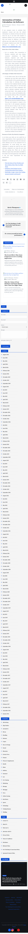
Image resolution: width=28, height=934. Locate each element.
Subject (2, 325)
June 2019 (5, 617)
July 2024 (5, 425)
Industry (5, 770)
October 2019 (6, 604)
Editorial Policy (6, 846)
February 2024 (6, 441)
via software (20, 192)
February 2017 (6, 704)
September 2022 (6, 492)
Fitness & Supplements (8, 760)
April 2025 (5, 399)
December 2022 (6, 482)
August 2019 (6, 611)
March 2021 (5, 550)
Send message (6, 346)
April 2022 (5, 508)
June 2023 (5, 466)
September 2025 (6, 383)
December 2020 (6, 559)
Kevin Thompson (7, 24)
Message (3, 330)
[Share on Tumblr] (3, 182)
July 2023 (5, 463)
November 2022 (6, 486)
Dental (4, 748)
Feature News (6, 754)
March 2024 (5, 438)
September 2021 (6, 531)
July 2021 (5, 537)
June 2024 (5, 428)
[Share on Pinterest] (20, 179)
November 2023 (6, 450)
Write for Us (5, 827)
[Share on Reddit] (24, 179)
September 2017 (6, 685)
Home (2, 12)
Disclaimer (5, 842)
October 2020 (6, 566)
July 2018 (5, 652)
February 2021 (6, 553)
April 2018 (5, 662)
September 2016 (6, 710)
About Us (5, 824)
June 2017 (5, 694)
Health (4, 764)
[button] (24, 860)
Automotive (5, 728)
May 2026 (5, 361)
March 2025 (5, 402)
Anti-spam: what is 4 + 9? (6, 340)
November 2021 (6, 524)
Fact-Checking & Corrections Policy (11, 849)
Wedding (5, 812)
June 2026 (5, 357)
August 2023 (6, 460)
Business (14, 24)
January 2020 (6, 595)
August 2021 (6, 534)
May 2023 (5, 470)
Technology (5, 805)
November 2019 (6, 601)
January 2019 (6, 633)
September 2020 (6, 569)
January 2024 (6, 444)
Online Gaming (6, 796)
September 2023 (6, 457)
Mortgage (5, 789)
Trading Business (7, 809)
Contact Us (5, 820)
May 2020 (5, 582)
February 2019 (6, 630)
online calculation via (10, 192)
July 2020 (5, 575)
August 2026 (6, 354)
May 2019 (5, 620)
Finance (5, 757)
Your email (3, 319)
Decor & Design (6, 744)
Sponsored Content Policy (9, 853)
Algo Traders (6, 725)
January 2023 (6, 479)
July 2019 (5, 614)
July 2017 (5, 691)
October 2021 (6, 527)
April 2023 (5, 473)
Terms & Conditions (7, 838)
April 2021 (5, 547)
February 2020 (6, 592)
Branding (5, 735)
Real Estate (5, 799)
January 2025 (6, 409)
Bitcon (4, 732)
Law (4, 776)
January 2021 (6, 556)
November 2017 (6, 678)
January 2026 (6, 373)
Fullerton (8, 250)
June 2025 (5, 393)
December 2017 (6, 675)
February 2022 (6, 515)
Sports (4, 802)
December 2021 (6, 521)
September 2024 (6, 422)
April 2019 (5, 624)
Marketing (5, 783)
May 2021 (5, 543)
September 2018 (6, 646)
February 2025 (6, 406)
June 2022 (5, 502)
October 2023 (6, 454)
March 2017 (5, 701)
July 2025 (5, 389)
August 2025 (6, 386)
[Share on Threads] (7, 182)
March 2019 (5, 627)
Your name (3, 314)
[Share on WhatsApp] (17, 179)
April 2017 (5, 697)
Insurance (5, 773)
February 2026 (6, 370)
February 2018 (6, 669)
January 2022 (6, 518)
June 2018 (5, 656)
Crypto (4, 741)
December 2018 (6, 636)
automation (6, 189)
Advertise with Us (7, 831)
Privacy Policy (6, 835)
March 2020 (5, 588)
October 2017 (6, 681)
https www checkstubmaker (18, 189)
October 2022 (6, 489)
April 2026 (5, 364)
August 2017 (6, 688)
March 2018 (5, 665)
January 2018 (6, 672)
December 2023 (6, 447)
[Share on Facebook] (7, 179)
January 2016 (6, 713)
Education (5, 751)
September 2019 (6, 608)
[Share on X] (11, 179)
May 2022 (5, 505)
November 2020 (6, 563)
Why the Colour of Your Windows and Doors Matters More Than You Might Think (14, 164)
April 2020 (5, 585)
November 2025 (6, 377)
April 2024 (5, 434)
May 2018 (5, 659)
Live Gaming (6, 780)
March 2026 (5, 367)
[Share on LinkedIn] (14, 179)
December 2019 (6, 598)
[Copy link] (10, 182)
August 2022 (6, 495)
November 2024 (6, 415)
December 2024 (6, 412)
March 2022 (5, 511)
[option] (14, 874)
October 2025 (6, 380)
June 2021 (5, 540)
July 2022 (5, 499)
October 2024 (6, 418)
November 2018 (6, 640)
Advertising (5, 722)
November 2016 (6, 707)
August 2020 (6, 572)
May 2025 (5, 396)
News (4, 793)
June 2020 (5, 579)
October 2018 (6, 643)
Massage (5, 786)
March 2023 (5, 476)
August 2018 (6, 649)
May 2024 (5, 431)
